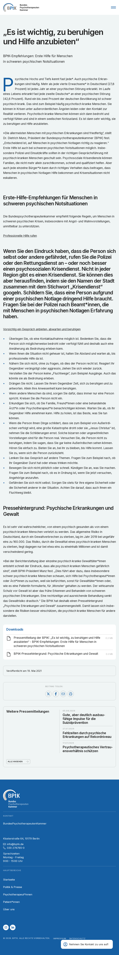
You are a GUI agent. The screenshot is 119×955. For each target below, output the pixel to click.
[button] (6, 927)
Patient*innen (11, 901)
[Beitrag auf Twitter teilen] (48, 694)
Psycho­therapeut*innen (17, 894)
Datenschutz (77, 938)
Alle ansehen (15, 761)
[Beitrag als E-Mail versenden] (63, 694)
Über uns (9, 909)
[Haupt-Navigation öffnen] (113, 7)
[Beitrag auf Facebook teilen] (56, 694)
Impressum (59, 938)
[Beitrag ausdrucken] (71, 694)
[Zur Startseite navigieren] (21, 7)
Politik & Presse (12, 887)
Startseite (9, 879)
